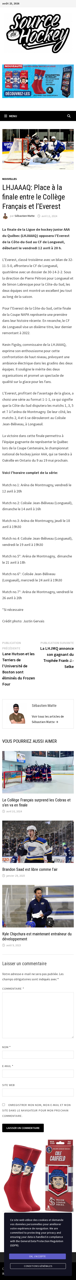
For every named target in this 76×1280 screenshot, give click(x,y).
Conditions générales (38, 1265)
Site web (8, 1085)
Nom (6, 1047)
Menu (13, 116)
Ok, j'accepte (37, 1256)
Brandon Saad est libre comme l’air (30, 869)
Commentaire (13, 988)
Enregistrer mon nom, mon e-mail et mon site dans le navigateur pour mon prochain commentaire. (36, 1110)
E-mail (8, 1066)
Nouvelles (9, 179)
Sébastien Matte (25, 216)
